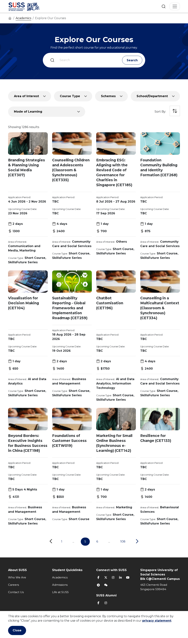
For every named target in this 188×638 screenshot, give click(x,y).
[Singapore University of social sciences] (30, 6)
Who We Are (17, 577)
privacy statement (156, 620)
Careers (13, 584)
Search (163, 6)
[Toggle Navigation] (175, 6)
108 (122, 541)
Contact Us (16, 592)
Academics (23, 18)
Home (10, 18)
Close (17, 630)
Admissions (60, 584)
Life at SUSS (60, 592)
